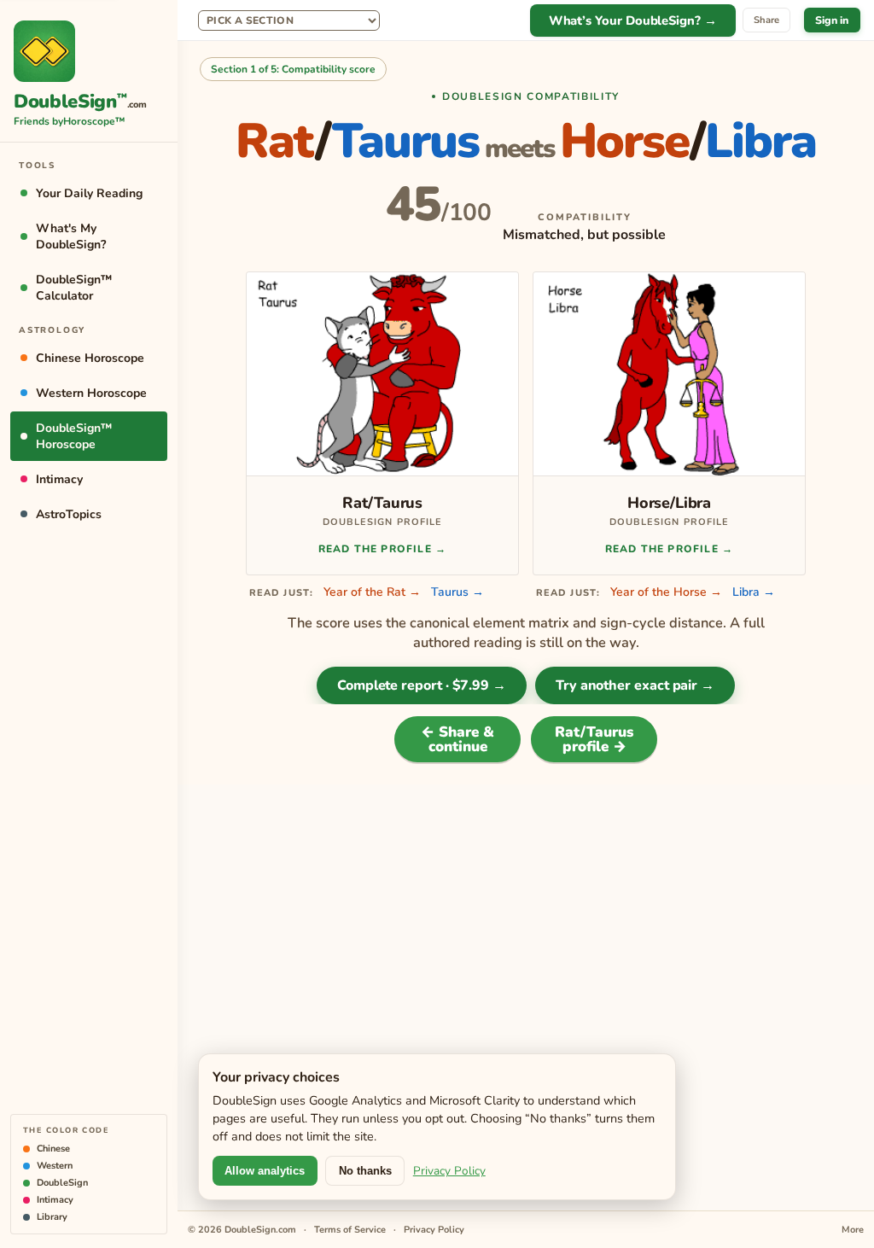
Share (766, 20)
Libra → (753, 592)
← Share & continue (457, 739)
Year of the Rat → (372, 592)
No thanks (365, 1170)
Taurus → (457, 592)
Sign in (831, 20)
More (853, 1229)
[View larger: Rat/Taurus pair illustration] (382, 374)
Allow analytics (264, 1170)
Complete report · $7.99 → (421, 685)
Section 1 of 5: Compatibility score (293, 69)
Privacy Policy (449, 1171)
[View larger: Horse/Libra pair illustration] (669, 374)
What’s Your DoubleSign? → (633, 20)
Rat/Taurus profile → (594, 739)
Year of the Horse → (666, 592)
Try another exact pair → (635, 685)
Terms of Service (350, 1229)
